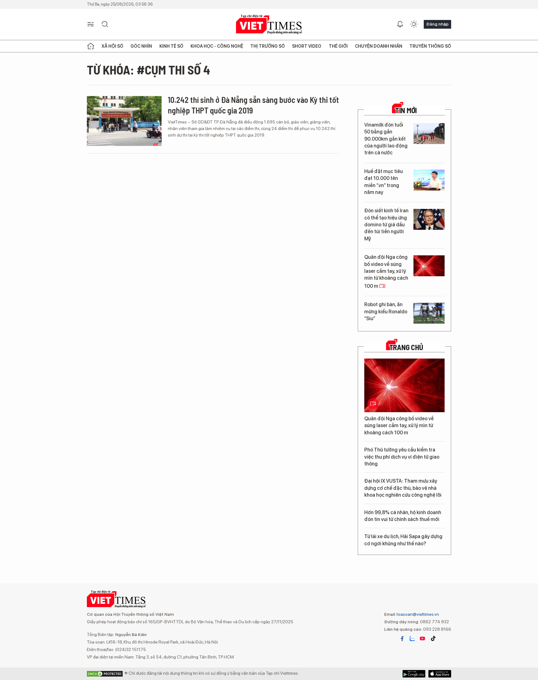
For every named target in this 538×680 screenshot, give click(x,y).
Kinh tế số (171, 46)
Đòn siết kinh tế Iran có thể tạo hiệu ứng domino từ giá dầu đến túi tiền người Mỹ (386, 225)
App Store (414, 674)
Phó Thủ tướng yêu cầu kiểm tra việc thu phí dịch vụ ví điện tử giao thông (401, 457)
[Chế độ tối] (414, 24)
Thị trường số (267, 46)
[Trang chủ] (90, 46)
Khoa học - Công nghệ (217, 46)
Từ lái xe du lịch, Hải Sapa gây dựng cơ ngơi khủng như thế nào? (403, 539)
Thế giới (338, 46)
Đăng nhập (437, 24)
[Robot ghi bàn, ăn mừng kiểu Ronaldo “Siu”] (429, 313)
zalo (412, 638)
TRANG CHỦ (406, 347)
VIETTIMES (269, 24)
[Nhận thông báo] (400, 24)
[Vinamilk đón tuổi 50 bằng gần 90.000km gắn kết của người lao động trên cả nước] (429, 133)
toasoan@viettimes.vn (417, 614)
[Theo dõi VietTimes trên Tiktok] (433, 638)
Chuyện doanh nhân (378, 46)
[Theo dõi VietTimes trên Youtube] (422, 638)
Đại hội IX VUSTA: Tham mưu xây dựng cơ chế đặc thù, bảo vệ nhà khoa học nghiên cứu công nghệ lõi (402, 488)
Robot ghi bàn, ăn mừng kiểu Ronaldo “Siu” (385, 311)
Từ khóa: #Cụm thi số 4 (148, 69)
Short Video (306, 46)
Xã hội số (112, 46)
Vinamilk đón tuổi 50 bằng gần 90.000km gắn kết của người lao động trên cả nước (386, 139)
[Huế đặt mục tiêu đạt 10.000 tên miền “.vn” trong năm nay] (429, 180)
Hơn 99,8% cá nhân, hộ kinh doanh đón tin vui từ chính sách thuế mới (402, 515)
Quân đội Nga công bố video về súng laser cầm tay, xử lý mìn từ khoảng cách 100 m (386, 271)
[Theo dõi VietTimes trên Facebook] (402, 638)
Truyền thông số (430, 46)
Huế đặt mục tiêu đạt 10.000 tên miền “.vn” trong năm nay (383, 181)
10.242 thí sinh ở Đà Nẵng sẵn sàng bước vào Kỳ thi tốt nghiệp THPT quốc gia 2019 (253, 105)
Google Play (439, 674)
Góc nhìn (141, 46)
